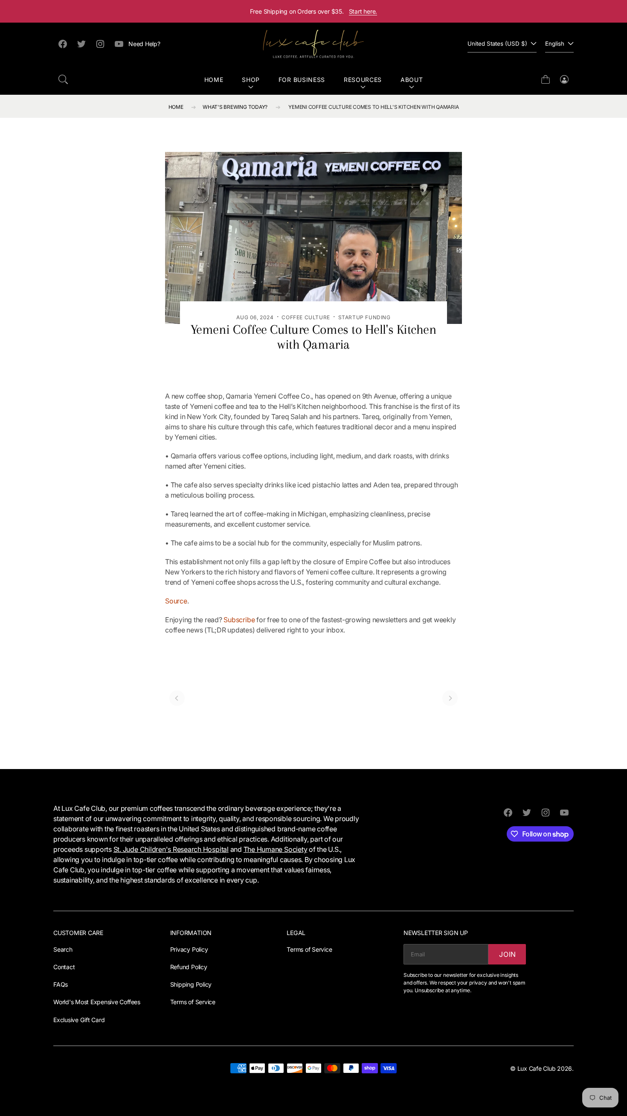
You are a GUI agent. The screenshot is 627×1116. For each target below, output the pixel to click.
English (554, 43)
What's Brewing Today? (235, 107)
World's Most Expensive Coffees (96, 1001)
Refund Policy (188, 966)
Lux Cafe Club (536, 1068)
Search (63, 949)
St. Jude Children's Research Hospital (171, 849)
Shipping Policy (191, 984)
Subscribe (239, 619)
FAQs (60, 984)
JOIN (507, 954)
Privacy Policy (189, 949)
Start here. (363, 11)
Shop (251, 79)
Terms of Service (192, 1001)
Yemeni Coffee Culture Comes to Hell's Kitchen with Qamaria (373, 107)
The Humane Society (276, 849)
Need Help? (144, 43)
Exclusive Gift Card (78, 1019)
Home (214, 79)
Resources (363, 79)
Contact (64, 966)
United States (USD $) (497, 43)
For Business (302, 79)
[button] (63, 79)
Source (176, 601)
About (412, 79)
